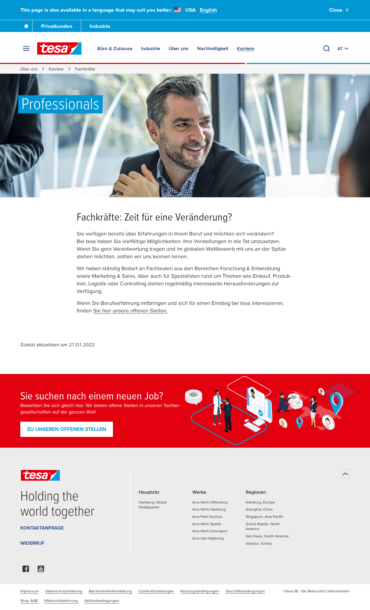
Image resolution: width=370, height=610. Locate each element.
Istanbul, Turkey (259, 543)
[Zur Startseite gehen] (26, 26)
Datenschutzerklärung (63, 591)
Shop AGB (29, 600)
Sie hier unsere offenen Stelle (128, 311)
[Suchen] (326, 48)
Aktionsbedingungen (101, 600)
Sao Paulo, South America (267, 536)
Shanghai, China (259, 509)
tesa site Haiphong (208, 538)
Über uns (28, 68)
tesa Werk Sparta (206, 524)
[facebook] (25, 570)
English (208, 10)
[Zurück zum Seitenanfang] (345, 474)
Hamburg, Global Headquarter (153, 504)
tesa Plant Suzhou (207, 516)
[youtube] (40, 570)
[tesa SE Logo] (59, 48)
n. (165, 311)
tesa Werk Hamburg (209, 509)
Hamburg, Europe (260, 502)
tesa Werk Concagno (209, 531)
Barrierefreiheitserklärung (110, 591)
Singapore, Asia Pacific (264, 516)
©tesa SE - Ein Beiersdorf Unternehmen (316, 591)
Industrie (100, 26)
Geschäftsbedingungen (245, 591)
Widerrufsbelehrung (61, 600)
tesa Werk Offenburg (210, 502)
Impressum (29, 591)
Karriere (56, 68)
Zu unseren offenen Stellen (66, 429)
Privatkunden (56, 26)
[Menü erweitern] (26, 48)
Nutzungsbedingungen (199, 591)
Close (335, 10)
